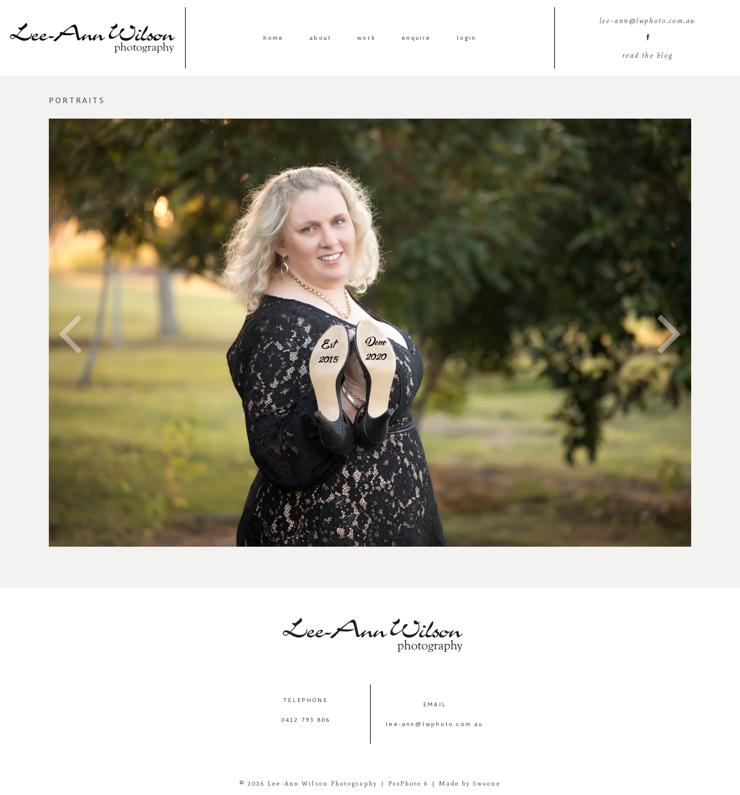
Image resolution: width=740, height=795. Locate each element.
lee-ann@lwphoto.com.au (434, 724)
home (273, 38)
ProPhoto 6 (408, 783)
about (320, 38)
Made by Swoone (470, 783)
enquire (416, 38)
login (467, 38)
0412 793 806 (305, 720)
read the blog (647, 55)
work (366, 38)
